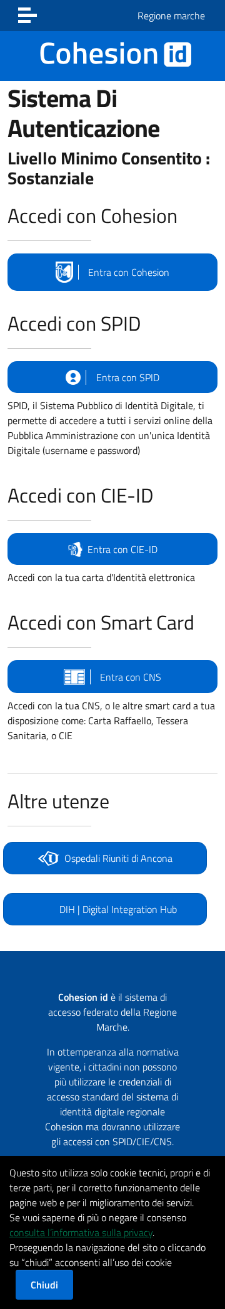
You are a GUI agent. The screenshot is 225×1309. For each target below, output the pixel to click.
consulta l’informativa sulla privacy (80, 1232)
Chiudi (44, 1284)
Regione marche (171, 15)
